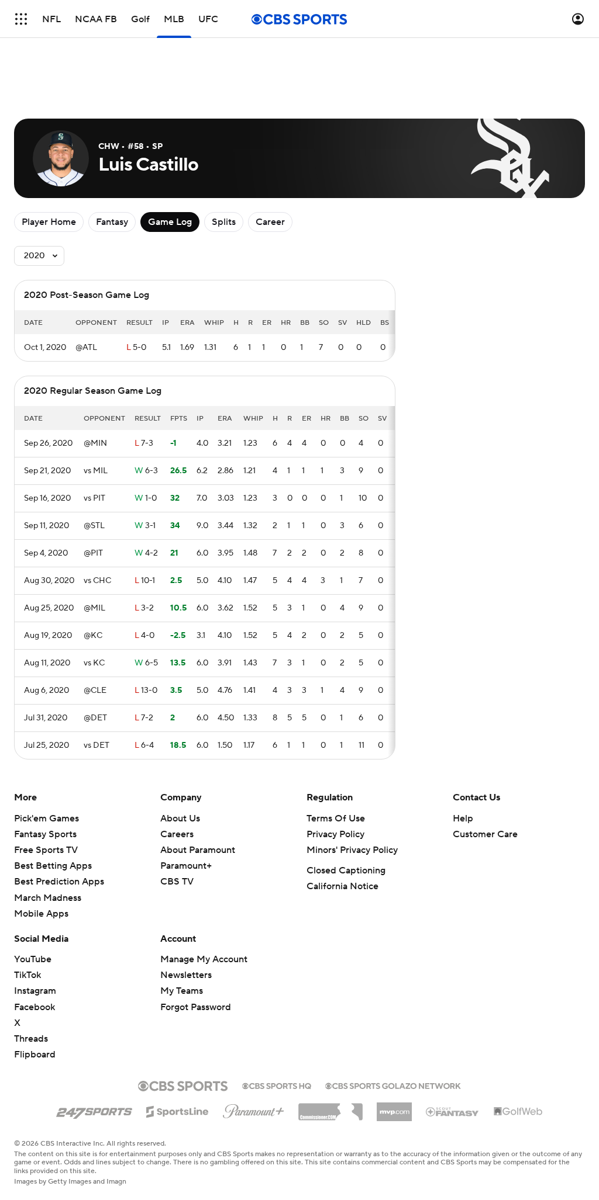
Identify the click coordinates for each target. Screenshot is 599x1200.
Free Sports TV (46, 850)
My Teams (181, 991)
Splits (224, 222)
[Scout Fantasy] (453, 1111)
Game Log (170, 222)
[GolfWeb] (518, 1112)
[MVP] (394, 1107)
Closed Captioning (346, 870)
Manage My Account (203, 959)
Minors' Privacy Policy (352, 850)
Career (270, 222)
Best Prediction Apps (59, 881)
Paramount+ (186, 866)
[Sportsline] (177, 1110)
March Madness (47, 898)
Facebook (34, 1007)
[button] (21, 19)
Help (463, 818)
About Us (180, 818)
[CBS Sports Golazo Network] (393, 1085)
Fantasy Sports (45, 834)
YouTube (32, 959)
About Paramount (197, 850)
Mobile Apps (41, 914)
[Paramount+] (253, 1109)
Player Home (49, 222)
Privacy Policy (335, 834)
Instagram (35, 991)
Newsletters (186, 975)
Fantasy (112, 222)
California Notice (342, 886)
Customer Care (485, 834)
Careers (177, 834)
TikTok (27, 975)
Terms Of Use (336, 818)
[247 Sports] (94, 1109)
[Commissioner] (330, 1108)
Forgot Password (195, 1007)
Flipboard (35, 1054)
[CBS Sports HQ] (276, 1085)
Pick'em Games (46, 818)
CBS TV (177, 881)
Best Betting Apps (53, 866)
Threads (31, 1039)
